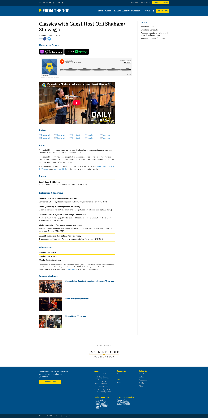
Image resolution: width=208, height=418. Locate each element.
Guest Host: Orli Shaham (49, 182)
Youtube (142, 374)
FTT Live (117, 11)
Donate (119, 374)
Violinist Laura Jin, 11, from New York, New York (58, 199)
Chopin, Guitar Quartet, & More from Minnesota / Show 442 (89, 281)
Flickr (141, 386)
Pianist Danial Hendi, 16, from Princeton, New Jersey (60, 236)
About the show (147, 27)
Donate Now (162, 11)
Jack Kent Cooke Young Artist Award (102, 378)
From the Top (44, 77)
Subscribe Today (161, 3)
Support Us (136, 11)
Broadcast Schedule (149, 30)
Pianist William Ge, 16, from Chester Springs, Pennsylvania (62, 215)
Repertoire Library (101, 387)
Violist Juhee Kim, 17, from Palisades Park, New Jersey (60, 225)
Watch (108, 11)
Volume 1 (98, 166)
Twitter (142, 383)
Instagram (143, 377)
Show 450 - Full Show (53, 77)
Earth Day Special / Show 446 (77, 299)
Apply (125, 11)
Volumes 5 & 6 (60, 169)
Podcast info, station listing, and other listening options (154, 34)
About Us (134, 3)
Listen (100, 11)
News (147, 11)
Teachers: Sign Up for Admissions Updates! (102, 391)
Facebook (143, 380)
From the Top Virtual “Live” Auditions (102, 383)
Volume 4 (45, 169)
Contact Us (145, 3)
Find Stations (72, 269)
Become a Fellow (101, 374)
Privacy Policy (67, 416)
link (73, 169)
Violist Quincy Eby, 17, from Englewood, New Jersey (59, 207)
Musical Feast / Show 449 (75, 316)
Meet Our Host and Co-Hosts (153, 38)
